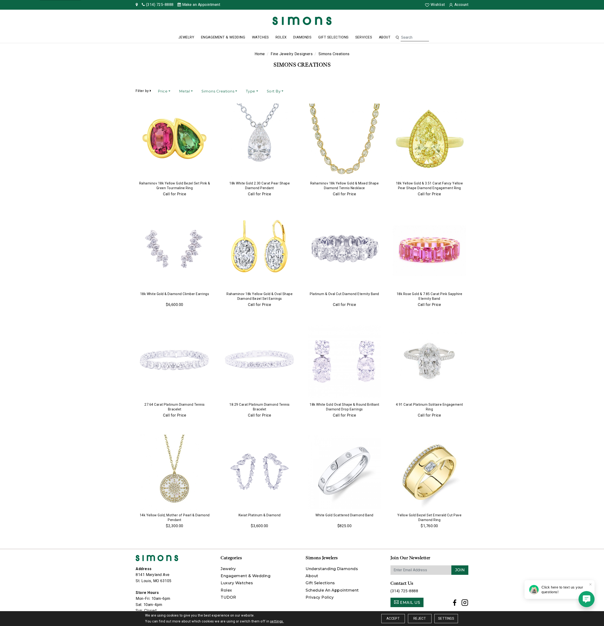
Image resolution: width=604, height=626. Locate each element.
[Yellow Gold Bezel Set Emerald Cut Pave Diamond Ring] (429, 472)
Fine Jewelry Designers (292, 54)
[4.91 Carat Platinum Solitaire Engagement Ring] (429, 361)
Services (363, 37)
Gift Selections (333, 37)
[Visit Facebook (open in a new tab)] (454, 604)
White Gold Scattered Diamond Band (344, 515)
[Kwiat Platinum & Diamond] (259, 472)
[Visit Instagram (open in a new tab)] (465, 604)
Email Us (409, 602)
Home (260, 54)
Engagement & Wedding (223, 37)
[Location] (137, 4)
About (385, 37)
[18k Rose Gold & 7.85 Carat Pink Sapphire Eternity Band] (429, 251)
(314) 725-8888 (404, 591)
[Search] (397, 37)
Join (460, 570)
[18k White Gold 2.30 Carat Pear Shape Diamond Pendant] (259, 140)
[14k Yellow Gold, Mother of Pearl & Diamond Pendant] (174, 472)
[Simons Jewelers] (302, 20)
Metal (184, 91)
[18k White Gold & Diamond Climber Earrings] (174, 251)
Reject (419, 618)
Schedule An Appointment (332, 590)
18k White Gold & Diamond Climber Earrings (174, 294)
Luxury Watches (237, 583)
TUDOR (228, 597)
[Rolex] (582, 22)
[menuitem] (186, 37)
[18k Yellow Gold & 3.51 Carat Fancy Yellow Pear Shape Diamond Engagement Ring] (429, 140)
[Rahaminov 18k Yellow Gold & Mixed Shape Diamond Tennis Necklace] (344, 140)
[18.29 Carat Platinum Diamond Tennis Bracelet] (259, 361)
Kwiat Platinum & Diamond (260, 515)
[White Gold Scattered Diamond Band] (344, 472)
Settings (446, 618)
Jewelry (186, 37)
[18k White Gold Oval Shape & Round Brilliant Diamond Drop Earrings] (344, 361)
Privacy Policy (320, 597)
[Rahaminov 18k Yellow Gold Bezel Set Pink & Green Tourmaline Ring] (174, 140)
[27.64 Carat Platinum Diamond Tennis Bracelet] (174, 361)
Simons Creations (217, 91)
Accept (393, 618)
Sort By (274, 91)
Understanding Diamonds (332, 569)
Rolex (281, 37)
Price (163, 91)
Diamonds (302, 37)
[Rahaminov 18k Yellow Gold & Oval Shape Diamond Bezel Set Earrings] (259, 251)
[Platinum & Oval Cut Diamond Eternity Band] (344, 251)
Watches (260, 37)
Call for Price (174, 194)
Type (250, 91)
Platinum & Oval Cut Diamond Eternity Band (344, 294)
